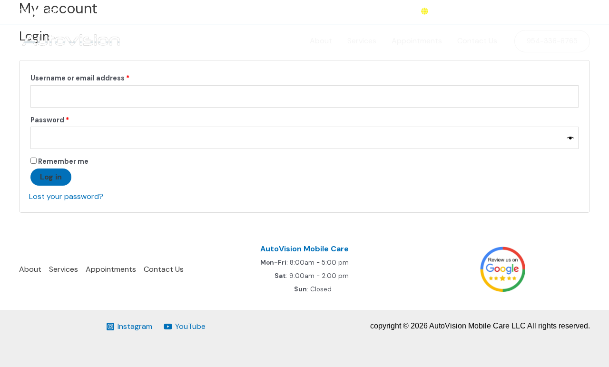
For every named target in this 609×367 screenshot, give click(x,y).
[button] (552, 41)
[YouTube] (37, 12)
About (321, 41)
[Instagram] (23, 12)
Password (65, 119)
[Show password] (570, 137)
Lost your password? (66, 196)
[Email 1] (52, 12)
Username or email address (95, 77)
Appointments (417, 41)
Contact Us (477, 41)
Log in (51, 177)
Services (361, 41)
